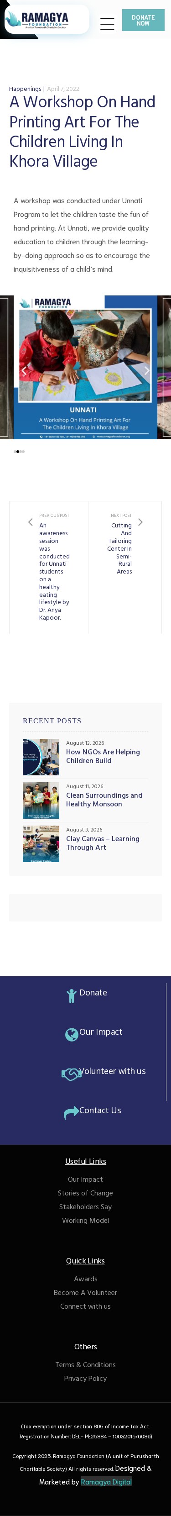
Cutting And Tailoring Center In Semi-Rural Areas (125, 567)
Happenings (25, 90)
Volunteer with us (112, 1070)
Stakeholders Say (85, 1207)
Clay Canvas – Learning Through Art (103, 844)
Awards (86, 1279)
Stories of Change (85, 1194)
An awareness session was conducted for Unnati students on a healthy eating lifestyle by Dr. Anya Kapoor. (49, 567)
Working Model (85, 1221)
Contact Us (100, 1110)
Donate (93, 992)
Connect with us (85, 1307)
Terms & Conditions (85, 1365)
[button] (143, 20)
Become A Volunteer (85, 1293)
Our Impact (101, 1031)
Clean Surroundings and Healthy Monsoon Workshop (104, 801)
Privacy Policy (85, 1379)
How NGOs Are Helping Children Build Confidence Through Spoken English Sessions (103, 757)
